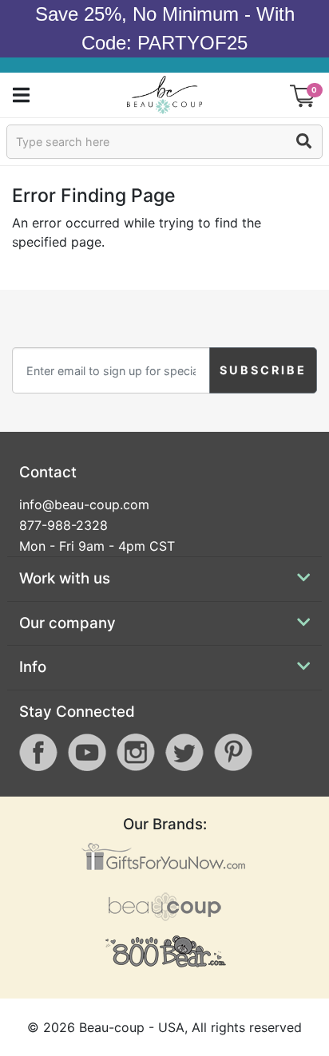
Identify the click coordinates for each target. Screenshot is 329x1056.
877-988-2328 (63, 525)
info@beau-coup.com (84, 504)
